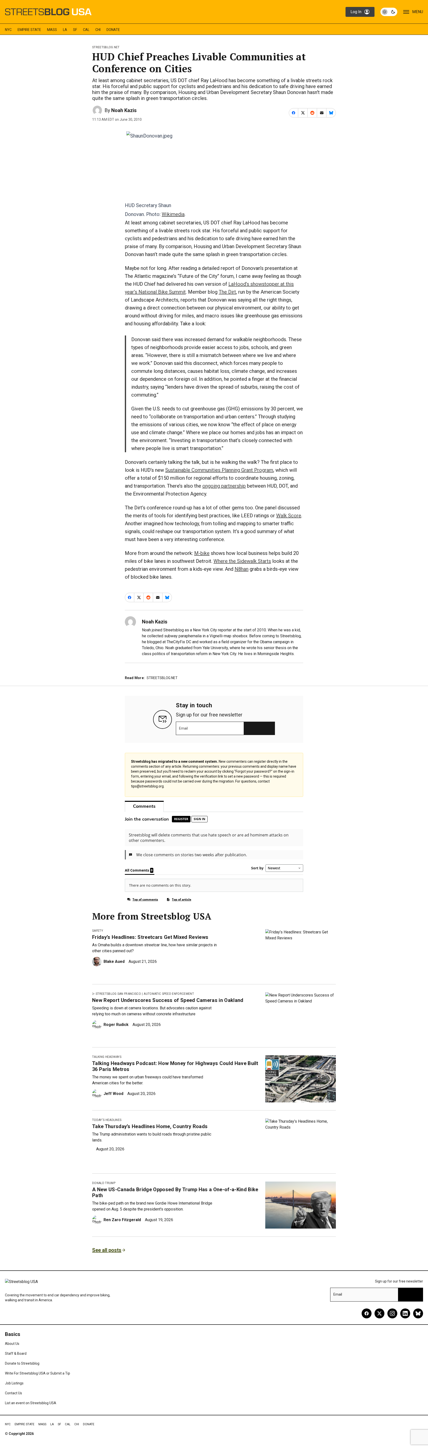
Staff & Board (16, 1353)
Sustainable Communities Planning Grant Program (219, 470)
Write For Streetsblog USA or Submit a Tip (37, 1373)
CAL (86, 30)
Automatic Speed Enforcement (169, 993)
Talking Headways (106, 1056)
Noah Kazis (124, 110)
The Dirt (227, 292)
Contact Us (13, 1393)
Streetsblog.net (106, 47)
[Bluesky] (418, 1313)
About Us (12, 1344)
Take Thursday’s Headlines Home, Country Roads (150, 1126)
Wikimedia (173, 214)
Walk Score (288, 516)
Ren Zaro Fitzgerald (122, 1219)
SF (75, 30)
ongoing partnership (224, 486)
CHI (98, 30)
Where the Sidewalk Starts (242, 561)
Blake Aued (114, 961)
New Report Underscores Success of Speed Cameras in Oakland (167, 1000)
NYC (8, 30)
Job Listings (14, 1383)
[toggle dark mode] (388, 12)
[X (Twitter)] (379, 1313)
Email (183, 728)
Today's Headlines (106, 1119)
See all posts (106, 1250)
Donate (113, 30)
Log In (355, 11)
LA (65, 30)
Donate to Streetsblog (22, 1363)
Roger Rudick (116, 1024)
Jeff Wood (113, 1093)
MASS (52, 30)
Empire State (29, 30)
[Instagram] (392, 1313)
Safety (97, 930)
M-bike (202, 553)
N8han (241, 569)
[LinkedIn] (405, 1313)
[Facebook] (367, 1313)
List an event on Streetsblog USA (30, 1403)
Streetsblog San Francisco (118, 993)
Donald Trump (103, 1183)
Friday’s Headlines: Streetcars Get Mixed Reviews (150, 937)
